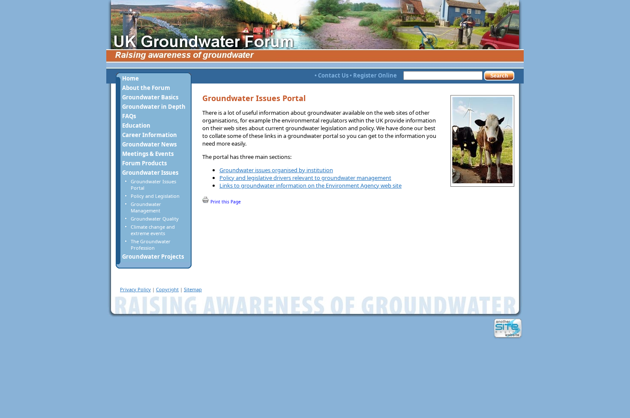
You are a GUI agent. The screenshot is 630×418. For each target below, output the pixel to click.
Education (136, 125)
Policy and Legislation (155, 196)
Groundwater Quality (155, 218)
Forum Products (144, 163)
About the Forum (146, 88)
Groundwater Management (146, 207)
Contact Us (333, 75)
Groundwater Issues (150, 172)
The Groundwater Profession (151, 244)
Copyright (167, 289)
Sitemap (193, 289)
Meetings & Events (148, 154)
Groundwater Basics (150, 97)
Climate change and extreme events (153, 230)
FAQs (129, 116)
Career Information (149, 135)
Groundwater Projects (153, 256)
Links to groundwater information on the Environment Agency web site (310, 185)
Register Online (375, 75)
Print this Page (225, 202)
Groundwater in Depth (154, 106)
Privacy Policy (135, 289)
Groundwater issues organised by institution (276, 170)
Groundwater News (149, 144)
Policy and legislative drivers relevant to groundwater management (305, 178)
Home (130, 78)
